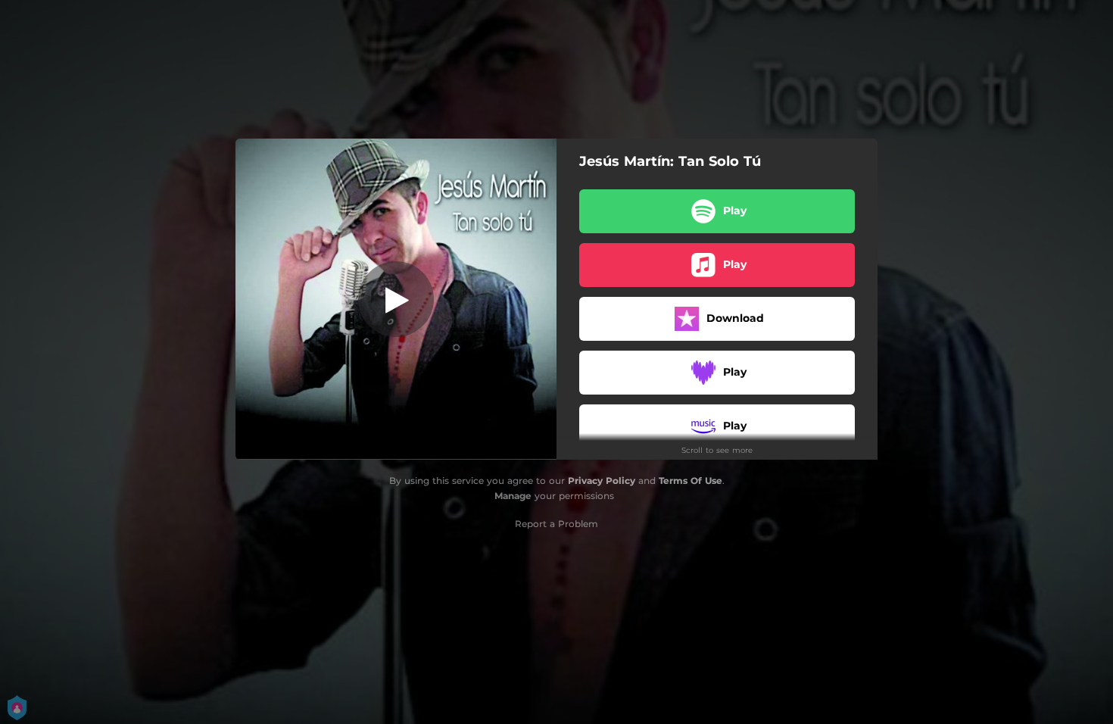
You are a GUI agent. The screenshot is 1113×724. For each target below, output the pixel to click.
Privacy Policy (601, 480)
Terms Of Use (690, 480)
